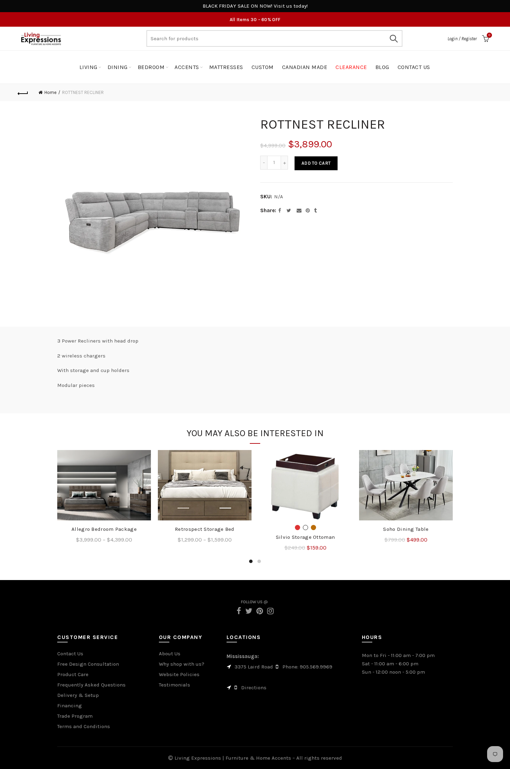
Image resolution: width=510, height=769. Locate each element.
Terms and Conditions (83, 726)
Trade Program (75, 716)
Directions (253, 687)
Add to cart (316, 163)
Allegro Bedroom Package (104, 529)
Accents (187, 67)
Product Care (72, 674)
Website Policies (179, 674)
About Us (169, 653)
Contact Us (70, 653)
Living (88, 67)
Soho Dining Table (405, 529)
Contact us (414, 67)
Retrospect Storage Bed (205, 529)
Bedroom (151, 67)
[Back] (23, 93)
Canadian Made (305, 67)
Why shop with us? (181, 664)
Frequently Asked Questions (91, 685)
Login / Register (462, 38)
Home (50, 92)
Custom (263, 67)
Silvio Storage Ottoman (305, 537)
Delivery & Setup (78, 695)
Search (393, 38)
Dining (118, 67)
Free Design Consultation (88, 664)
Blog (382, 67)
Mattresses (226, 67)
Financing (69, 705)
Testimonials (174, 685)
